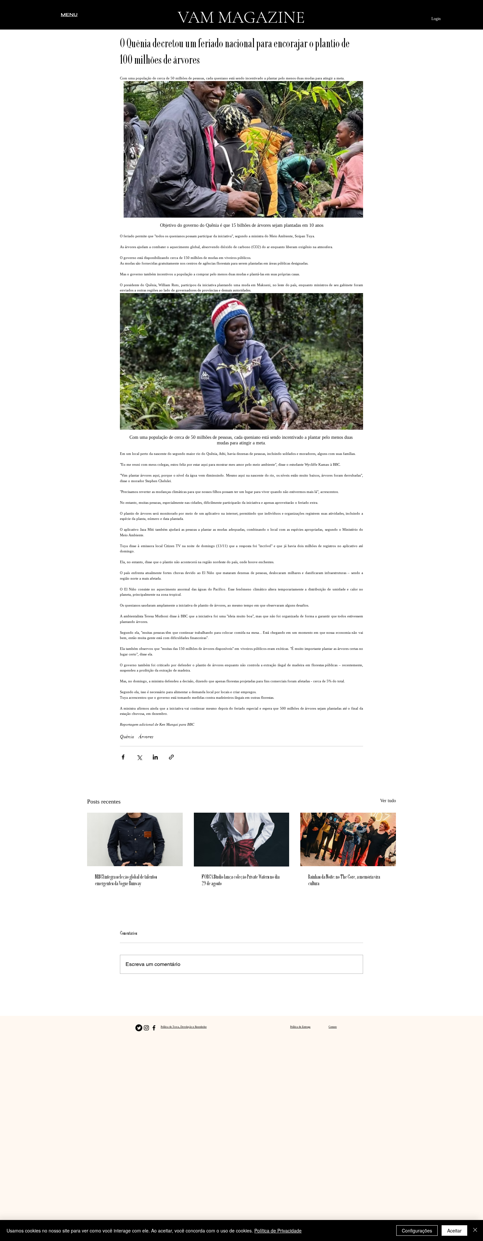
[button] (69, 14)
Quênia (127, 736)
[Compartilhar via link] (171, 757)
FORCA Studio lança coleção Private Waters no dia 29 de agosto (241, 880)
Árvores (145, 736)
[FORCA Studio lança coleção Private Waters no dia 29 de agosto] (241, 840)
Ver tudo (388, 800)
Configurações (417, 1230)
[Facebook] (153, 1027)
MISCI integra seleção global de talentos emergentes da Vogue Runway (126, 880)
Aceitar (454, 1230)
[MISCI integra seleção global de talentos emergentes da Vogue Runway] (135, 839)
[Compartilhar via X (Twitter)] (139, 757)
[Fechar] (475, 1230)
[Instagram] (146, 1027)
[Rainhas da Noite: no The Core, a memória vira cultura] (348, 839)
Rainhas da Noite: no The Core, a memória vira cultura (344, 880)
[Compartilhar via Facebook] (123, 757)
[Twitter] (138, 1027)
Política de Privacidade (278, 1230)
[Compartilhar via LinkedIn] (155, 757)
